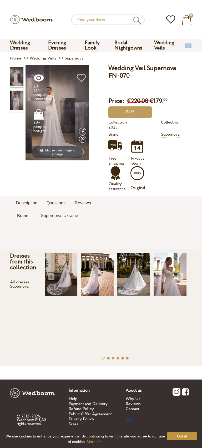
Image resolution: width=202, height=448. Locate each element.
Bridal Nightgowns (128, 45)
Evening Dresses (57, 45)
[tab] (27, 203)
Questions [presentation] (56, 203)
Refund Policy (81, 409)
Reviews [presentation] (83, 203)
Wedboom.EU (28, 420)
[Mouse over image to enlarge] (57, 112)
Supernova (170, 134)
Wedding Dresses (20, 45)
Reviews (133, 404)
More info (95, 442)
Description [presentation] (26, 203)
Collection (117, 122)
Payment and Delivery (88, 404)
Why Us (133, 399)
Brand (113, 134)
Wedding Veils (164, 45)
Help (73, 399)
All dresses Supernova (19, 284)
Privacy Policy (81, 419)
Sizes (73, 424)
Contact (132, 409)
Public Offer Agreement (90, 414)
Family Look (92, 45)
